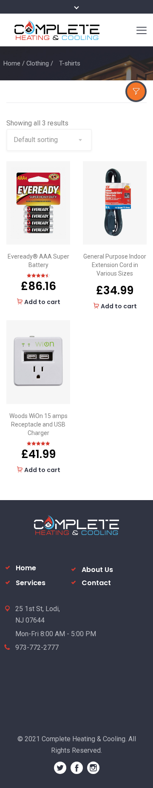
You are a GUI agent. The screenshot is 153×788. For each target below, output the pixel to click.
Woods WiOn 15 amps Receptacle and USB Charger (38, 424)
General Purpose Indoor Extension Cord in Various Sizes (114, 265)
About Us (97, 570)
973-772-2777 (37, 647)
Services (30, 583)
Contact (96, 583)
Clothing (37, 63)
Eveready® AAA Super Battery (38, 260)
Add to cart (42, 302)
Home (11, 63)
